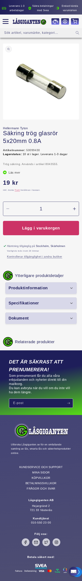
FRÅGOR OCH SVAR (41, 488)
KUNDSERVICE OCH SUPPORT (41, 467)
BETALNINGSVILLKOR (41, 483)
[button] (6, 21)
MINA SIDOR (41, 472)
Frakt (17, 190)
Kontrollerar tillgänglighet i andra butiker (34, 256)
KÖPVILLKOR (41, 477)
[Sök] (77, 32)
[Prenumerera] (68, 403)
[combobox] (41, 32)
